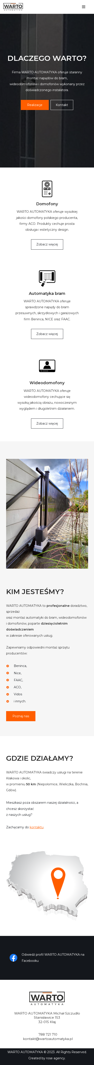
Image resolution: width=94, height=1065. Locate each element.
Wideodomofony (47, 382)
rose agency (55, 1058)
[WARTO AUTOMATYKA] (14, 7)
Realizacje (34, 105)
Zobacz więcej (47, 244)
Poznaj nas (20, 716)
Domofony (47, 204)
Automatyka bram (47, 293)
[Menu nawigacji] (84, 6)
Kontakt (62, 105)
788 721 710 (47, 1034)
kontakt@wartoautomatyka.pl (48, 1039)
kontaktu (37, 827)
